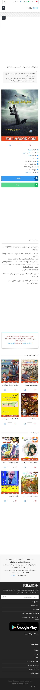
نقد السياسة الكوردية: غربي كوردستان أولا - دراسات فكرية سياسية (10, 419)
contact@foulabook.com (29, 613)
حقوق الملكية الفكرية (32, 661)
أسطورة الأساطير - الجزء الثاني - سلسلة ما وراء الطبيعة (30, 496)
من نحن (36, 654)
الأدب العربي (26, 152)
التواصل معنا (11, 343)
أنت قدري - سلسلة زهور (30, 462)
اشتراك (5, 597)
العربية (30, 150)
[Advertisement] (20, 42)
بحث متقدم (17, 2)
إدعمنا (35, 609)
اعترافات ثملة (34, 419)
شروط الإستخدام (34, 669)
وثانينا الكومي (14, 496)
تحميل (18, 178)
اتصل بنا (34, 602)
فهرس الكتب (35, 673)
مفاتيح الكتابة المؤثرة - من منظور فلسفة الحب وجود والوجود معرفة (10, 385)
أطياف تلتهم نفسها (31, 385)
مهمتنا (34, 2)
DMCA (37, 658)
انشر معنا (34, 605)
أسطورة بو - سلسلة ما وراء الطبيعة (10, 462)
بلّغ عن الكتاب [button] (26, 343)
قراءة (18, 184)
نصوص (30, 155)
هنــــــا (13, 575)
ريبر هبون (28, 172)
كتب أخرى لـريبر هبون (31, 355)
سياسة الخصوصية (33, 665)
